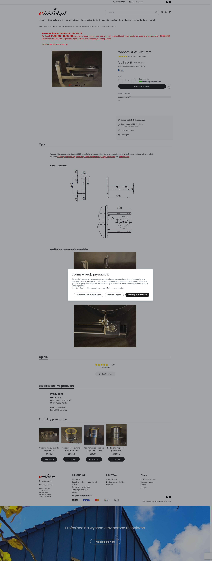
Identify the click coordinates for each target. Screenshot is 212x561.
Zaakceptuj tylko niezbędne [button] (88, 294)
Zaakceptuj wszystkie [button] (137, 294)
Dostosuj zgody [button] (114, 294)
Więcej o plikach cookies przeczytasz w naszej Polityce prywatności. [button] (98, 288)
